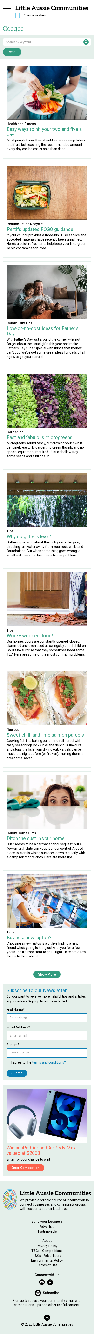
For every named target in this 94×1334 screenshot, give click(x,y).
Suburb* (13, 1045)
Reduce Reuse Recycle (25, 224)
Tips (10, 531)
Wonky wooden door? (30, 635)
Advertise (47, 1227)
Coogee (13, 28)
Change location (35, 15)
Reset (12, 52)
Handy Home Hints (21, 833)
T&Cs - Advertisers (47, 1255)
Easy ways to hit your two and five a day (44, 132)
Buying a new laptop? (29, 937)
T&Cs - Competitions (47, 1251)
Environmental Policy (47, 1260)
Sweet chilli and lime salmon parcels (45, 735)
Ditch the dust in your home (36, 838)
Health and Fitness (21, 124)
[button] (7, 12)
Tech (10, 932)
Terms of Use (47, 1265)
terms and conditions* (49, 1062)
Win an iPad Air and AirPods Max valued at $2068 (41, 1150)
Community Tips (19, 323)
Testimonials (47, 1231)
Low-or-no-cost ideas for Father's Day (43, 331)
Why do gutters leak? (29, 536)
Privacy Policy (47, 1246)
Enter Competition (25, 1168)
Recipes (13, 730)
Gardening (15, 432)
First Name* (16, 1010)
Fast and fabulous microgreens (39, 437)
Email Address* (18, 1027)
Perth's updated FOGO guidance (40, 229)
